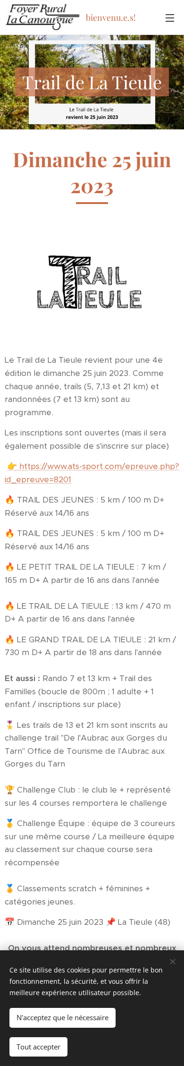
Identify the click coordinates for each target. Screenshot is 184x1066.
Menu (169, 17)
